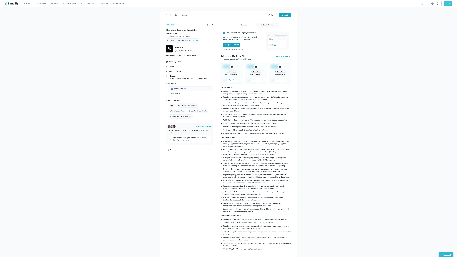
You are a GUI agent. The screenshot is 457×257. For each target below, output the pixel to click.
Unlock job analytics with (183, 40)
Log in (447, 3)
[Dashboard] (12, 3)
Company (185, 15)
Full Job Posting (267, 25)
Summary (244, 25)
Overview (174, 15)
